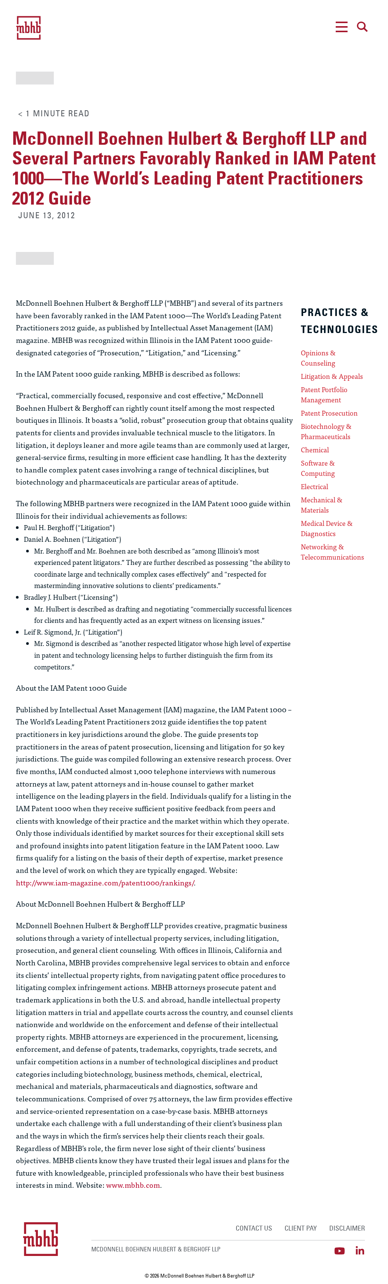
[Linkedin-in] (360, 1251)
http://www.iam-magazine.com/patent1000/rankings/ (105, 882)
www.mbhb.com (133, 1184)
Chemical (315, 449)
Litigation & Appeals (332, 376)
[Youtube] (339, 1251)
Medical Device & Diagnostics (327, 528)
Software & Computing (318, 468)
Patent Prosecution (329, 413)
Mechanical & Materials (322, 504)
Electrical (314, 486)
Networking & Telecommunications (332, 551)
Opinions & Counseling (318, 357)
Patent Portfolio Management (324, 394)
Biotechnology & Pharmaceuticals (326, 431)
